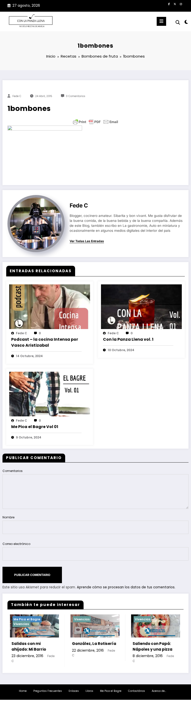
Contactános (136, 691)
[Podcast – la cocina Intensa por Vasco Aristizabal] (49, 306)
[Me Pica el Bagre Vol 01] (49, 394)
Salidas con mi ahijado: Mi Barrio (23, 646)
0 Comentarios (75, 96)
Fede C (16, 96)
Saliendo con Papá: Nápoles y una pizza (147, 646)
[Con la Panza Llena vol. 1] (141, 306)
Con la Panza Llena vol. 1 (128, 339)
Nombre (8, 517)
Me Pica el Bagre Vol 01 (34, 427)
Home (23, 691)
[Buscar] (178, 22)
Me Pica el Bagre (21, 619)
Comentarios (12, 471)
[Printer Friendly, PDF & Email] (95, 122)
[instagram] (181, 4)
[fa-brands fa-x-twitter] (175, 4)
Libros (89, 691)
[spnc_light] (186, 22)
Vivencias (16, 624)
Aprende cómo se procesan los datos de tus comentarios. (126, 587)
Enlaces (74, 691)
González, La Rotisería (89, 643)
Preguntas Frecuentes (47, 691)
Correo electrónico (16, 544)
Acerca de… (159, 691)
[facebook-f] (169, 4)
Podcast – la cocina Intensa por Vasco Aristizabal (44, 342)
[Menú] (161, 21)
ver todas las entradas (87, 241)
